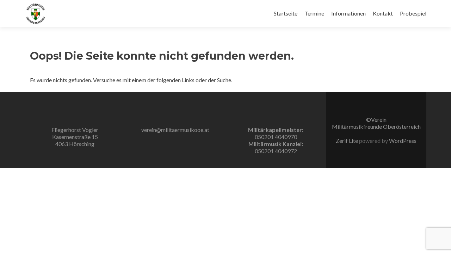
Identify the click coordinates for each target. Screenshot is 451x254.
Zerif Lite (347, 140)
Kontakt (383, 13)
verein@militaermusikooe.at (175, 129)
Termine (314, 13)
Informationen (348, 13)
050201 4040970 (276, 136)
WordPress (402, 140)
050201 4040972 (276, 150)
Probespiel (413, 13)
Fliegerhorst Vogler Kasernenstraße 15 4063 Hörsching (74, 136)
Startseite (285, 13)
